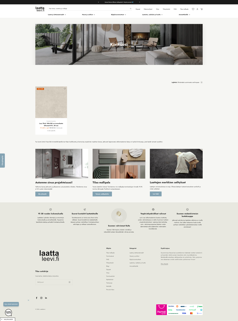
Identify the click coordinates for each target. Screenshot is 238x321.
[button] (2, 160)
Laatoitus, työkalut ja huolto (151, 15)
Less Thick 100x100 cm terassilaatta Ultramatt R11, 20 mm (51, 124)
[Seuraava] (139, 2)
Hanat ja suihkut (87, 15)
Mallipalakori (8, 319)
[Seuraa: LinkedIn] (46, 298)
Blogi (107, 266)
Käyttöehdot (109, 280)
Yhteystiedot (166, 9)
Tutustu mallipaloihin (102, 194)
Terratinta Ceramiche (51, 121)
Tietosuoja (109, 283)
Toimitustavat (110, 256)
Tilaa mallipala (184, 9)
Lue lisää (156, 194)
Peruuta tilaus (110, 290)
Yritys (157, 9)
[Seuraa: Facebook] (36, 298)
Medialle (108, 286)
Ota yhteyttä (42, 194)
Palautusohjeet (148, 9)
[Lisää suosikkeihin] (65, 88)
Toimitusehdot (110, 276)
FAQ (175, 9)
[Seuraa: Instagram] (41, 298)
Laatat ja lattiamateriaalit (56, 15)
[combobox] (89, 9)
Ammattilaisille (183, 15)
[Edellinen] (98, 2)
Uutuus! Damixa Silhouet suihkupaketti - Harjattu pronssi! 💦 (119, 2)
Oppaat (138, 9)
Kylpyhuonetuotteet (117, 15)
